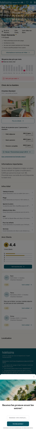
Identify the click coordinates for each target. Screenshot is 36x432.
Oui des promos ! (18, 424)
